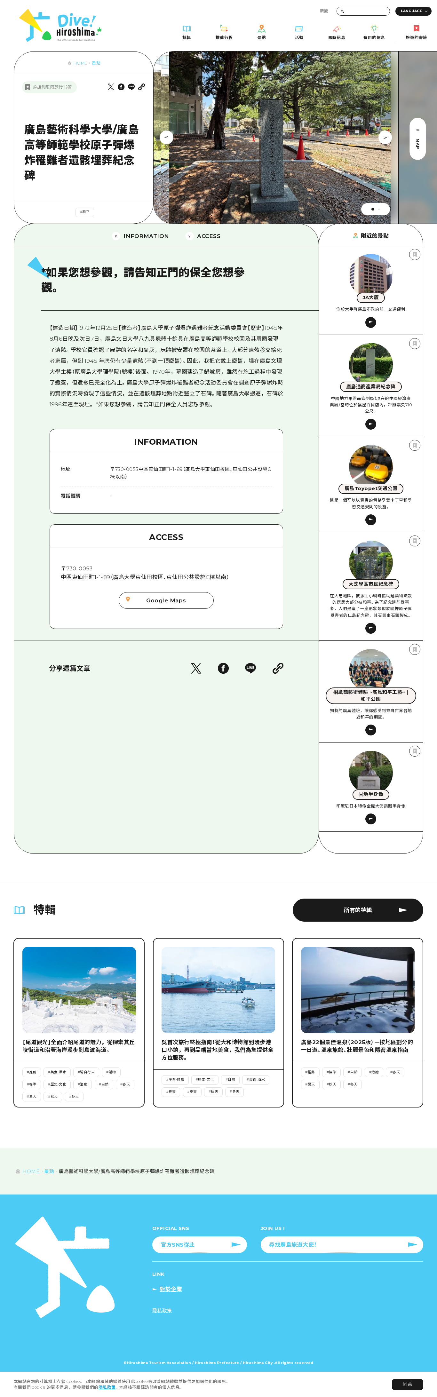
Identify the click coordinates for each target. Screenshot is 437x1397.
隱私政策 (107, 1387)
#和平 (85, 212)
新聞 (324, 11)
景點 (96, 63)
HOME (80, 63)
